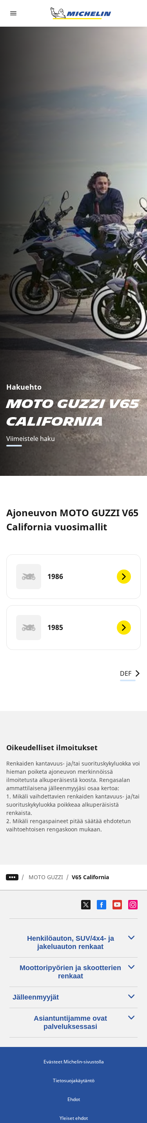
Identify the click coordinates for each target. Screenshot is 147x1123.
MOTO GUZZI (46, 877)
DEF (125, 673)
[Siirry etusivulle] (80, 13)
